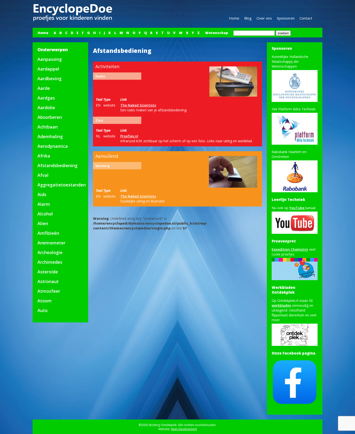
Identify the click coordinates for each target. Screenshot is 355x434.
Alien (42, 223)
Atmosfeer (48, 291)
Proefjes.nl (129, 136)
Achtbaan (47, 127)
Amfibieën (48, 233)
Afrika (43, 156)
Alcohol (45, 214)
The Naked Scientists (138, 105)
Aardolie (46, 107)
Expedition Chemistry (290, 249)
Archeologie (50, 252)
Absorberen (49, 117)
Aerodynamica (52, 146)
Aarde (43, 88)
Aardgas (46, 98)
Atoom (44, 301)
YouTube (297, 208)
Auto (42, 310)
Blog (248, 18)
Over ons (264, 18)
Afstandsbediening (57, 165)
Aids (41, 194)
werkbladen (281, 305)
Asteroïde (47, 272)
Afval (43, 175)
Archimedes (49, 262)
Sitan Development (184, 429)
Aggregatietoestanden (61, 185)
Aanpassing (49, 59)
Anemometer (51, 243)
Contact (305, 18)
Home (234, 18)
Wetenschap (216, 32)
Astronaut (48, 281)
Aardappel (48, 69)
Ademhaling (50, 136)
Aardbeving (49, 78)
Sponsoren (286, 18)
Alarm (43, 204)
